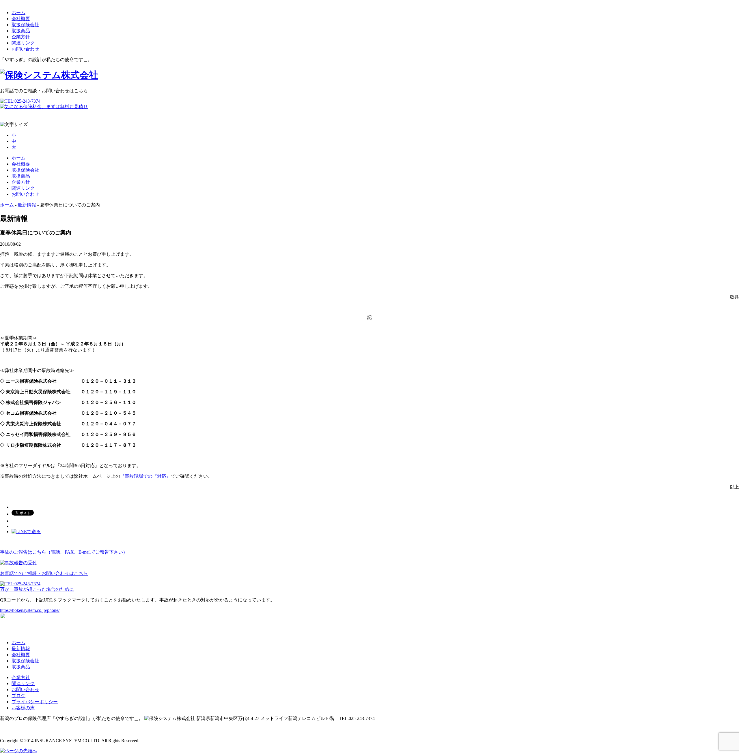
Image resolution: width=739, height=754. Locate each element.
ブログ (18, 695)
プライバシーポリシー (35, 701)
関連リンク (23, 42)
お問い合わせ (25, 48)
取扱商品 (21, 30)
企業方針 (21, 36)
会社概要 (21, 18)
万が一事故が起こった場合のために (37, 589)
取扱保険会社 (25, 24)
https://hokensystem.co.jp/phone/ (29, 610)
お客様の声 (23, 707)
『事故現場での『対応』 (145, 476)
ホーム (18, 12)
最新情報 (27, 204)
